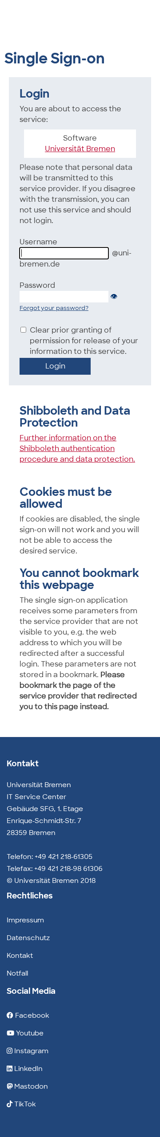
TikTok (24, 1104)
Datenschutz (28, 937)
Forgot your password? (54, 308)
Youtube (29, 1033)
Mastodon (30, 1086)
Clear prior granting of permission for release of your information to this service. (84, 340)
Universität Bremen (80, 148)
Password (37, 285)
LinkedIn (27, 1068)
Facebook (31, 1015)
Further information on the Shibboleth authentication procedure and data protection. (77, 448)
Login (55, 366)
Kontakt (20, 955)
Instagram (30, 1051)
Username (38, 242)
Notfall (17, 973)
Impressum (25, 920)
